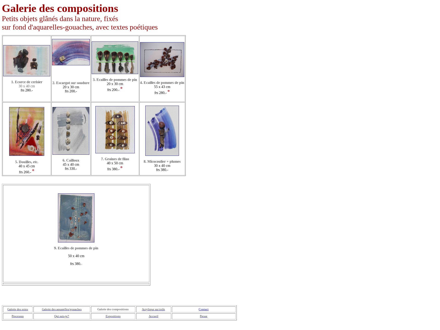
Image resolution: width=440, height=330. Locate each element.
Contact (204, 309)
